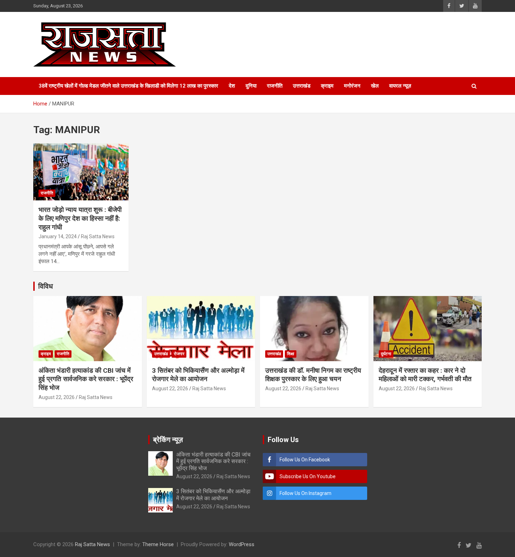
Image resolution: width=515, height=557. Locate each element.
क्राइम (327, 86)
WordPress (241, 544)
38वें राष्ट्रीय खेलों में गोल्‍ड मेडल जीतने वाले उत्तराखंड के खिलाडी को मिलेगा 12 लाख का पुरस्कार (128, 86)
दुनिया (251, 86)
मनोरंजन (352, 86)
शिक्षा (290, 353)
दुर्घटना (386, 353)
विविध (45, 286)
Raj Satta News (98, 236)
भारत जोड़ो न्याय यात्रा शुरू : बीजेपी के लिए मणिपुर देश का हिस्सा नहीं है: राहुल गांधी (80, 218)
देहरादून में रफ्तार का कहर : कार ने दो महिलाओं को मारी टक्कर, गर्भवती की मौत (425, 374)
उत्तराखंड (301, 86)
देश (232, 86)
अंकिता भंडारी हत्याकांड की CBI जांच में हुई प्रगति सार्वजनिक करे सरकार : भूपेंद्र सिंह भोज (86, 379)
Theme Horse (158, 544)
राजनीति (274, 86)
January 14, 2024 (58, 236)
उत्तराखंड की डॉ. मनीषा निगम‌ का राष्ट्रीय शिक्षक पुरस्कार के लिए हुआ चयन (313, 374)
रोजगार (179, 353)
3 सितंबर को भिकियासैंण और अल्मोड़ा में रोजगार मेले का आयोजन (198, 374)
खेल (375, 86)
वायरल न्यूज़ (400, 86)
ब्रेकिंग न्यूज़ (168, 439)
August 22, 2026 (57, 397)
